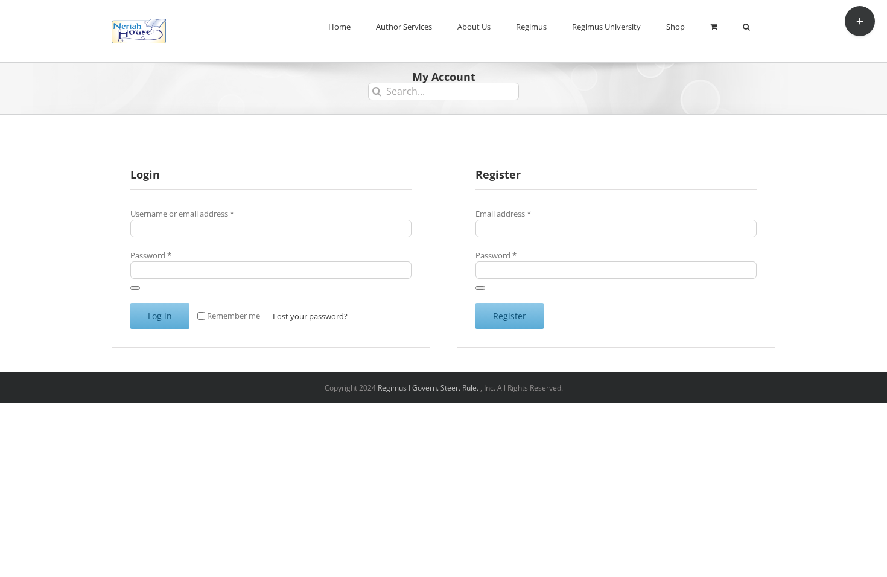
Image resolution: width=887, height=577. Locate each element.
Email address (503, 213)
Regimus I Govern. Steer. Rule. (429, 388)
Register (509, 316)
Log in (160, 316)
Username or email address (182, 213)
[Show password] (135, 288)
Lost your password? (310, 316)
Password (150, 255)
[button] (746, 25)
